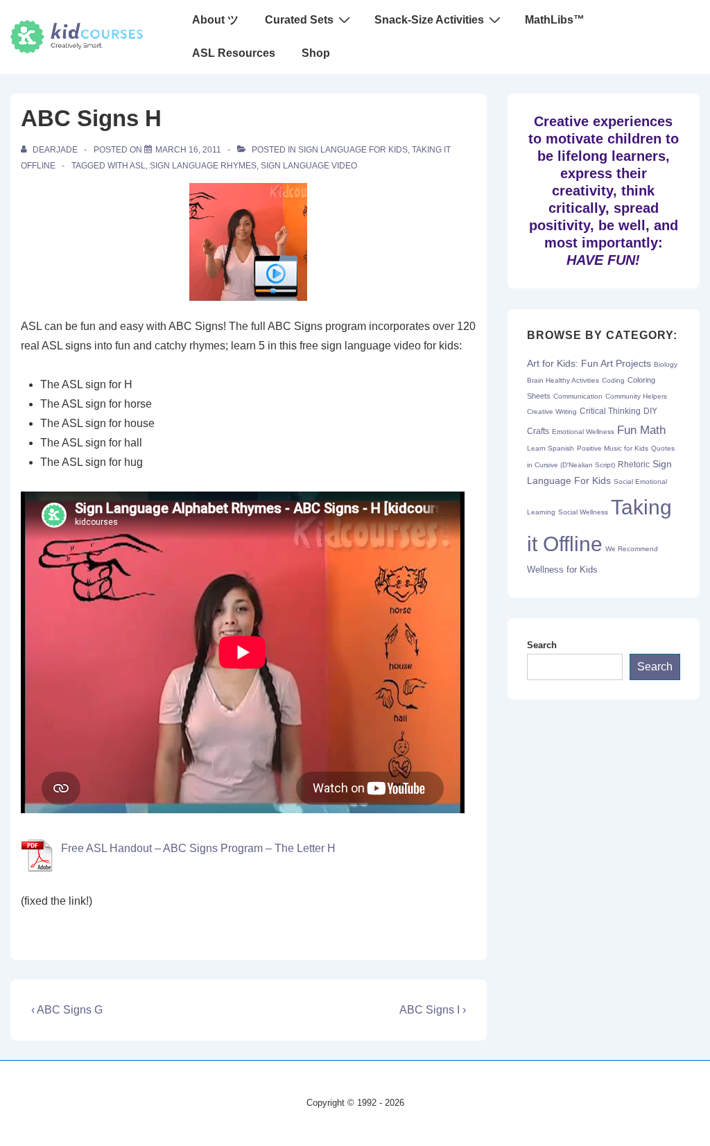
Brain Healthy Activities (563, 380)
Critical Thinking (610, 411)
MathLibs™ (555, 20)
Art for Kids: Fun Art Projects (589, 363)
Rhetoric (634, 464)
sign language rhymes (203, 166)
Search (542, 645)
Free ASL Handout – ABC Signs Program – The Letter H (198, 848)
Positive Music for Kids (612, 448)
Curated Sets (299, 20)
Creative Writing (552, 411)
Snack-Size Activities (429, 20)
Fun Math (641, 430)
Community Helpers (636, 396)
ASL (138, 166)
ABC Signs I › (432, 1010)
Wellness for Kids (562, 569)
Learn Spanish (550, 448)
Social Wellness (583, 512)
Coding (613, 380)
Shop (316, 53)
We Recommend (631, 549)
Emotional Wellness (583, 431)
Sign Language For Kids (353, 150)
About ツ (215, 20)
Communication (578, 396)
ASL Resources (233, 53)
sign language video (309, 166)
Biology (665, 364)
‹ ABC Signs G (67, 1010)
